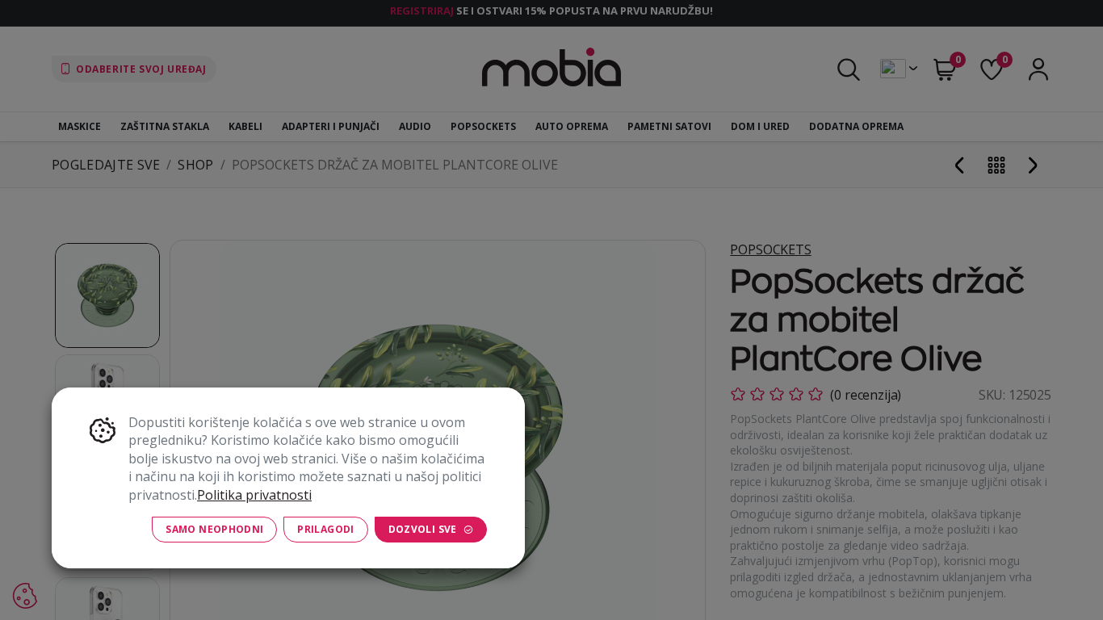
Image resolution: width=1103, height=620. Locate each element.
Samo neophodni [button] (214, 529)
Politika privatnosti (254, 495)
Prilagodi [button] (325, 529)
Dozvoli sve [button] (422, 529)
